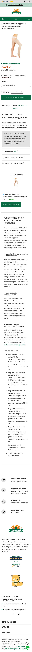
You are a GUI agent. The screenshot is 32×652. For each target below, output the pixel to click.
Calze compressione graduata (15, 345)
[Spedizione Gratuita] (3, 480)
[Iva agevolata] (3, 501)
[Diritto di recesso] (3, 512)
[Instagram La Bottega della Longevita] (29, 2)
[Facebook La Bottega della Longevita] (26, 2)
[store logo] (16, 12)
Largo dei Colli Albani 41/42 (12, 600)
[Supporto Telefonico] (3, 490)
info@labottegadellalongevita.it (14, 610)
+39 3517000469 (20, 647)
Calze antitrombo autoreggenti (13, 24)
